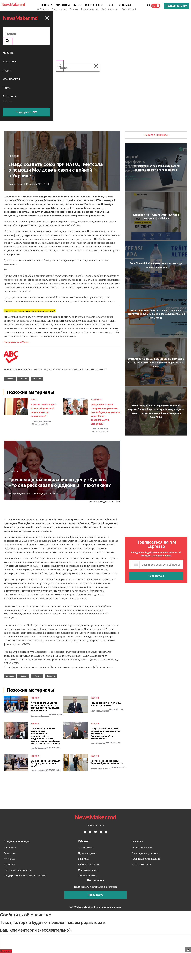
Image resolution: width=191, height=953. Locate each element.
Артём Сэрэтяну (38, 748)
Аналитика (63, 5)
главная (9, 378)
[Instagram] (95, 832)
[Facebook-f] (85, 832)
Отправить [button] (6, 951)
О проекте (10, 847)
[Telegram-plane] (106, 832)
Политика (13, 155)
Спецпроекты (94, 5)
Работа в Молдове (89, 9)
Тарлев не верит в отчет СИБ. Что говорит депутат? (106, 704)
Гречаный (10, 676)
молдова (37, 378)
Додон (23, 676)
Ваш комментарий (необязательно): (35, 930)
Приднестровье (59, 9)
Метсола (23, 378)
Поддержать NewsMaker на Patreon (25, 875)
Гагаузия (74, 9)
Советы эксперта (110, 9)
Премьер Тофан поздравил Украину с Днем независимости (107, 762)
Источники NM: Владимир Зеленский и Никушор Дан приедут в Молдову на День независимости (45, 707)
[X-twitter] (90, 832)
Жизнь (34, 399)
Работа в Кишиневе (156, 135)
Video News (96, 399)
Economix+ (124, 5)
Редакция (9, 853)
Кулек (37, 676)
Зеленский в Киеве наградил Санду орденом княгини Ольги (45, 763)
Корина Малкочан (100, 429)
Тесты (110, 5)
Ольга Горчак (15, 184)
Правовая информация (17, 869)
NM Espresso (42, 9)
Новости (46, 5)
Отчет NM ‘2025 (129, 9)
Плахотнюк (51, 676)
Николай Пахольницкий (101, 769)
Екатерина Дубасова (42, 421)
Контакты (9, 858)
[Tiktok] (101, 832)
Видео (77, 5)
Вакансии (9, 864)
